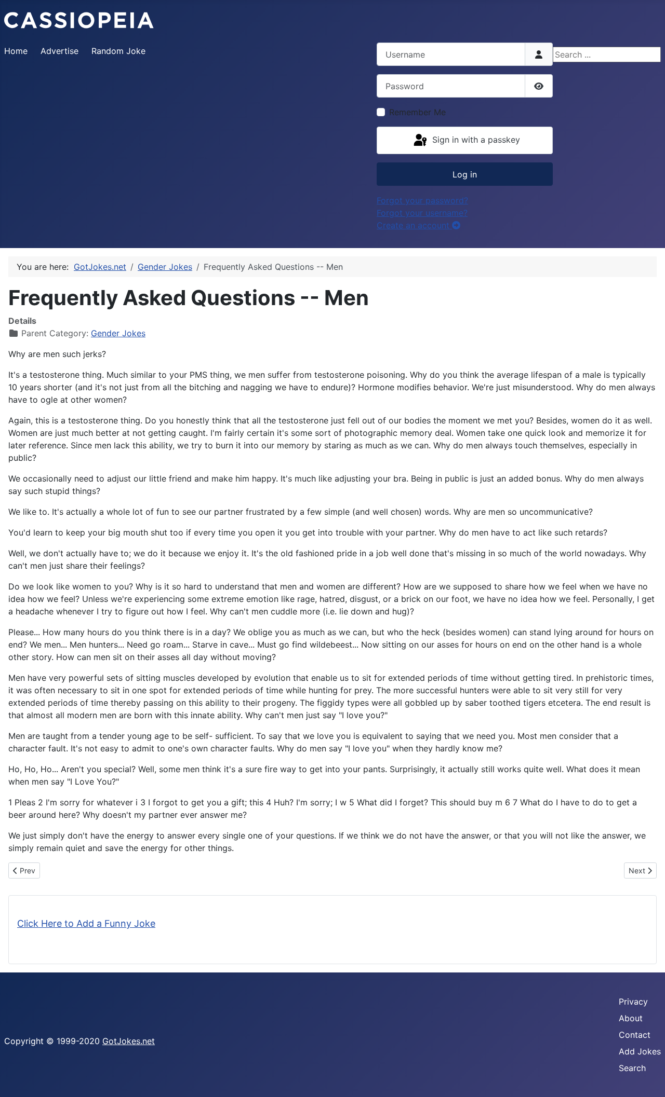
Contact (634, 1035)
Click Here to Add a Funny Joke (86, 923)
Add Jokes (640, 1051)
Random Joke (118, 51)
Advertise (59, 51)
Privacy (633, 1001)
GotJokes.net (128, 1041)
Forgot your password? (422, 200)
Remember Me (417, 112)
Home (16, 51)
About (631, 1018)
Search (632, 1068)
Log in (465, 174)
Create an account (414, 225)
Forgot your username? (422, 213)
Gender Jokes (118, 333)
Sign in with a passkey (475, 139)
